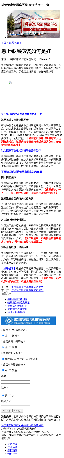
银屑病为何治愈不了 (18, 302)
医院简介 (16, 425)
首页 (3, 42)
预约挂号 (12, 453)
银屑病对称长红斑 (17, 305)
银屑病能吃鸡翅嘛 (17, 299)
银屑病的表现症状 (17, 309)
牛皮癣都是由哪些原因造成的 (27, 287)
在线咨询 (38, 425)
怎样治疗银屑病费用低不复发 (27, 290)
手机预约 (12, 450)
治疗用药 (6, 425)
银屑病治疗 (15, 42)
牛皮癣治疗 (27, 425)
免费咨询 (12, 444)
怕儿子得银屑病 (16, 312)
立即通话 (12, 447)
